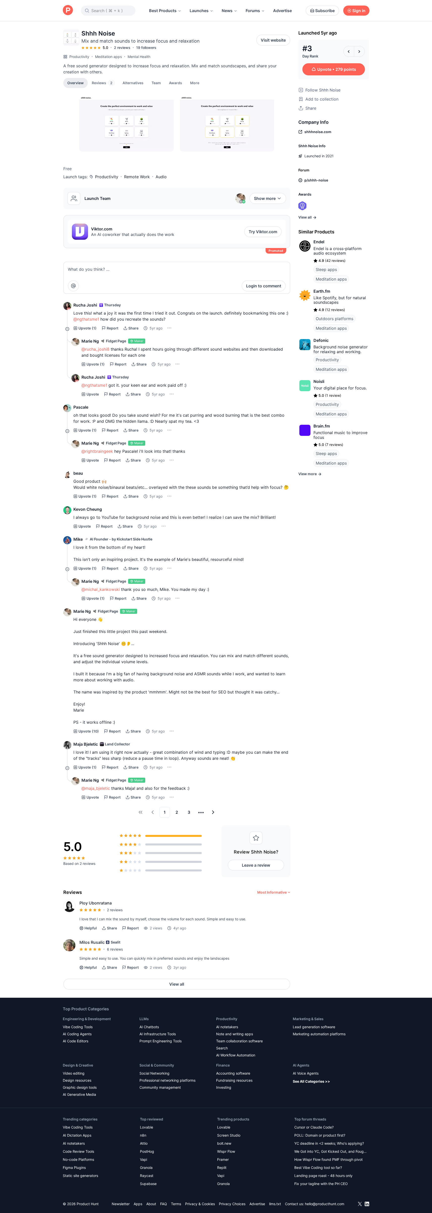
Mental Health (139, 56)
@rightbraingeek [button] (97, 451)
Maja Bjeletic (85, 744)
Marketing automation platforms (319, 1034)
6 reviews (115, 949)
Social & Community (156, 1065)
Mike (78, 539)
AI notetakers (227, 1027)
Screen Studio (228, 1135)
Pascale (80, 407)
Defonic (321, 340)
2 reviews (122, 47)
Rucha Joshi (85, 305)
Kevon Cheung (87, 509)
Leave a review (256, 865)
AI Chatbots (149, 1027)
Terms (176, 1204)
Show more (265, 198)
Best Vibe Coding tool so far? (318, 1167)
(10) (88, 731)
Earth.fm (321, 291)
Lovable (146, 1127)
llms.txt (275, 1204)
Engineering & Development (87, 1019)
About (151, 1204)
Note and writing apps (234, 1034)
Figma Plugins (74, 1167)
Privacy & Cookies (200, 1204)
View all (176, 984)
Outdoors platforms (334, 318)
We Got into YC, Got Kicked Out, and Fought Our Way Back (330, 1152)
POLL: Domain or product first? (319, 1135)
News (227, 10)
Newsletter (121, 1204)
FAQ (163, 1204)
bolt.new (224, 1143)
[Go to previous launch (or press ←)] (349, 51)
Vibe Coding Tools (78, 1027)
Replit (221, 1167)
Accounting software (233, 1073)
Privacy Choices (232, 1204)
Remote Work (137, 176)
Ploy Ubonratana (95, 902)
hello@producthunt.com (324, 1204)
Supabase (148, 1183)
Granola (146, 1167)
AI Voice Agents (306, 1073)
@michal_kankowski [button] (100, 589)
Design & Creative (78, 1065)
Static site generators (80, 1175)
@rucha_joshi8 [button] (95, 349)
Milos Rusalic (92, 942)
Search (222, 1048)
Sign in (358, 10)
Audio (161, 176)
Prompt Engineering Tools (160, 1041)
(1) (87, 328)
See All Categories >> (311, 1081)
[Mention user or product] (73, 285)
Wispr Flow (226, 1151)
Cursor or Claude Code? (314, 1127)
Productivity (79, 56)
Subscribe (325, 10)
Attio (144, 1143)
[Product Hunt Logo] (68, 10)
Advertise (282, 10)
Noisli (318, 381)
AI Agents (301, 1065)
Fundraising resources (234, 1080)
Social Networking (154, 1073)
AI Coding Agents (77, 1034)
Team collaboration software (239, 1041)
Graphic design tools (80, 1087)
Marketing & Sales (308, 1019)
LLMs (144, 1019)
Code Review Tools (78, 1151)
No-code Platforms (78, 1159)
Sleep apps (326, 269)
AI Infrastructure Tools (157, 1034)
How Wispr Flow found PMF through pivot (328, 1159)
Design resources (77, 1080)
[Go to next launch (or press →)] (359, 51)
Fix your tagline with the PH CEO (321, 1183)
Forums (253, 10)
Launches (199, 10)
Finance (223, 1065)
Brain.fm (321, 426)
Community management (160, 1087)
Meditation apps (108, 56)
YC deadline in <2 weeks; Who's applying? (329, 1143)
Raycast (146, 1175)
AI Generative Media (79, 1094)
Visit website (273, 40)
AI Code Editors (75, 1041)
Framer (223, 1159)
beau (78, 473)
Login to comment (263, 285)
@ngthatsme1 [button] (86, 319)
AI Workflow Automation (235, 1055)
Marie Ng (90, 341)
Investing (223, 1087)
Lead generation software (314, 1027)
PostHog (147, 1151)
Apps (138, 1204)
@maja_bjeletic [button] (95, 788)
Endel (318, 241)
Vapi (143, 1159)
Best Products (163, 10)
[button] (194, 82)
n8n (143, 1135)
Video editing (73, 1073)
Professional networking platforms (167, 1080)
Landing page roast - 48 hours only (323, 1175)
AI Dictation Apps (77, 1135)
